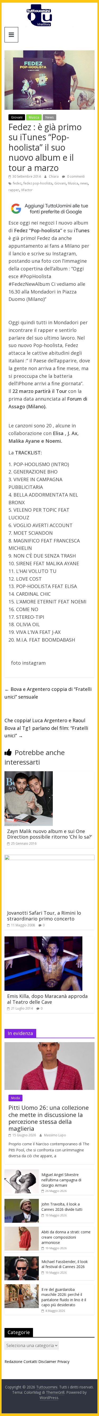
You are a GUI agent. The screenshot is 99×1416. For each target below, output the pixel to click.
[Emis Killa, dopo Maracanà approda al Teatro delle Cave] (43, 939)
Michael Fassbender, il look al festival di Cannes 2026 (64, 1264)
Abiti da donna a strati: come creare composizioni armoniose (66, 1237)
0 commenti (75, 176)
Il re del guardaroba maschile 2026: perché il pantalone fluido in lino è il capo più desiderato (63, 1297)
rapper (13, 190)
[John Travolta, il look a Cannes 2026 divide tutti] (21, 1201)
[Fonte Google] (49, 209)
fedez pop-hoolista (37, 183)
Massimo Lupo (55, 1135)
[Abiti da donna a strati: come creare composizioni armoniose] (21, 1229)
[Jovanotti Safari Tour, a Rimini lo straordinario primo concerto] (49, 858)
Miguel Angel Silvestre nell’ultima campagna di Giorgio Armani (61, 1179)
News (49, 117)
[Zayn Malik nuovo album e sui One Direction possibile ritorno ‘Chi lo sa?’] (28, 774)
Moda (15, 1098)
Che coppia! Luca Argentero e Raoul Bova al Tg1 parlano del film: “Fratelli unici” (46, 728)
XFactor (26, 190)
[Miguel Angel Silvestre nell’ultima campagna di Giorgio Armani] (21, 1172)
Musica (34, 117)
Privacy (63, 1361)
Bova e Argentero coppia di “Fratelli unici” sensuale (48, 693)
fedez (17, 183)
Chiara (54, 176)
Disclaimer (47, 1361)
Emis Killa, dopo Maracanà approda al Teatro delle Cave (47, 999)
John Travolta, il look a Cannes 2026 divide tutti (61, 1207)
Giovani (16, 117)
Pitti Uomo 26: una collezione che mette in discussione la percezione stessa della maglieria (48, 1117)
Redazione (13, 1361)
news (84, 183)
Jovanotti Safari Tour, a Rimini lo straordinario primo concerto (44, 916)
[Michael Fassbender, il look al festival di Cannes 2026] (21, 1259)
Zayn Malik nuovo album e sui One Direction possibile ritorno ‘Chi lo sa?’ (49, 834)
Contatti (30, 1361)
